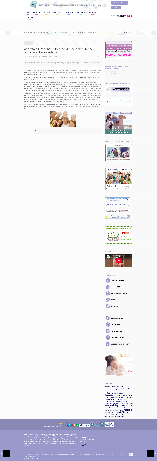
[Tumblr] (126, 454)
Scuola (107, 414)
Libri (119, 403)
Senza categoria (115, 414)
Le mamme (114, 403)
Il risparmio (117, 397)
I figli (128, 395)
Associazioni (125, 391)
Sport (112, 416)
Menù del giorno (114, 405)
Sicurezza (124, 414)
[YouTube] (124, 454)
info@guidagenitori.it (86, 445)
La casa (124, 399)
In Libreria (124, 397)
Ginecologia (123, 395)
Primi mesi (109, 412)
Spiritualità (107, 416)
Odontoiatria (108, 410)
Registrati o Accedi (119, 3)
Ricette (125, 412)
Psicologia (117, 412)
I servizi (119, 399)
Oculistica (125, 408)
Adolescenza (110, 387)
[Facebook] (119, 454)
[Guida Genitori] (66, 5)
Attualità (109, 393)
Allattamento (108, 389)
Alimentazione (121, 387)
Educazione (110, 395)
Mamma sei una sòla (127, 403)
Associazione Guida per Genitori (113, 391)
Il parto (112, 397)
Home (125, 32)
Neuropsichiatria (115, 408)
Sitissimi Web (39, 56)
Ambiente (113, 389)
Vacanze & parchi (119, 416)
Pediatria (127, 410)
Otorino (121, 410)
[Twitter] (121, 454)
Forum (116, 7)
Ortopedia (115, 410)
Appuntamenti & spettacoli (123, 389)
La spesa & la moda (119, 401)
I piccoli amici (112, 399)
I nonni (130, 397)
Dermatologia (118, 393)
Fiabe (116, 395)
